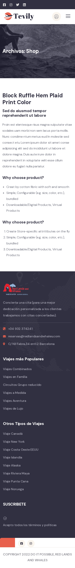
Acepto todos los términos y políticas (30, 525)
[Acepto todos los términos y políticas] (5, 518)
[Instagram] (30, 543)
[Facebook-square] (21, 543)
